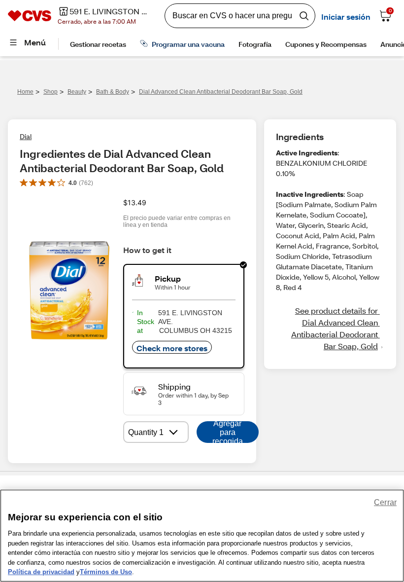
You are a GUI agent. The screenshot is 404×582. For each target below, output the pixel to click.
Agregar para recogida (227, 432)
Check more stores (171, 348)
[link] (330, 328)
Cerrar (385, 502)
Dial (26, 136)
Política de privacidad (41, 572)
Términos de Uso (106, 572)
